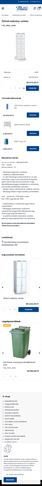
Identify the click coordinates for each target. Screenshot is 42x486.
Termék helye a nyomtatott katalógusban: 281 (15, 243)
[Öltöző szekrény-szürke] (21, 48)
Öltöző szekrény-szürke (13, 298)
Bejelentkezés (24, 1)
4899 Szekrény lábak (22, 125)
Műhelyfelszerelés (19, 15)
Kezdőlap (5, 15)
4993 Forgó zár (20, 141)
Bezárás (10, 479)
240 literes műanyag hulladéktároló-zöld (19, 363)
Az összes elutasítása (15, 474)
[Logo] (21, 8)
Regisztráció (36, 1)
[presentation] (2, 287)
